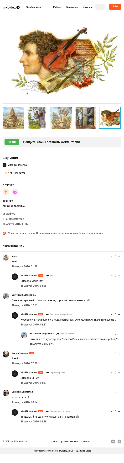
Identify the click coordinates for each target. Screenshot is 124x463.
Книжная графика (14, 206)
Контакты (85, 441)
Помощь (74, 441)
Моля (14, 256)
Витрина (88, 7)
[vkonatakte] (113, 441)
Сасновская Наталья (22, 392)
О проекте (52, 441)
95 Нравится (18, 173)
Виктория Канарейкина (24, 295)
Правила (64, 441)
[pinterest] (119, 441)
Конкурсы (72, 7)
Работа (57, 7)
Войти (12, 142)
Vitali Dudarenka (17, 164)
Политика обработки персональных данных (53, 451)
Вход (115, 6)
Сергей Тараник (22, 353)
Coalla (88, 451)
